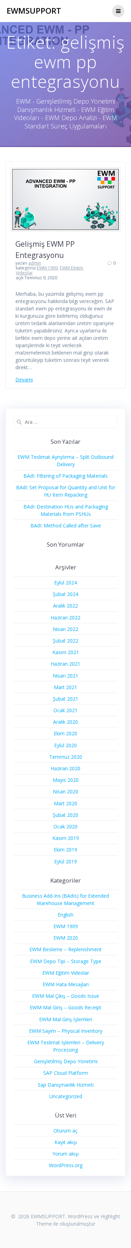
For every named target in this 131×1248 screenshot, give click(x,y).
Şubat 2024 (65, 594)
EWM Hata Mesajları (66, 984)
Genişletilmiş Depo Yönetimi (65, 1061)
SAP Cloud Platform (65, 1073)
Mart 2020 (65, 803)
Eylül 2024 (65, 582)
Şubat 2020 (65, 815)
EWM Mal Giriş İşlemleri (65, 1019)
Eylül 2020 (65, 745)
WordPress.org (65, 1165)
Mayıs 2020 (66, 780)
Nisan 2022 (65, 629)
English (65, 914)
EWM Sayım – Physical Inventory (65, 1031)
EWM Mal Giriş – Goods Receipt (65, 1007)
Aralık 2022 (65, 605)
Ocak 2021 (65, 710)
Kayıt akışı (65, 1142)
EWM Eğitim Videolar (65, 972)
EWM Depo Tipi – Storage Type (65, 961)
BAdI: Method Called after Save (65, 525)
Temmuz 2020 (65, 756)
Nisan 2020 (65, 791)
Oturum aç (65, 1130)
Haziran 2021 (65, 663)
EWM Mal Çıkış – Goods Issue (65, 996)
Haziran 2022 (65, 617)
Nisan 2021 (65, 675)
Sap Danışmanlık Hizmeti (66, 1084)
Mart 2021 (65, 687)
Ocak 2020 (65, 826)
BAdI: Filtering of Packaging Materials (65, 475)
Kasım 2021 (65, 652)
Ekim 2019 (65, 849)
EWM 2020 (65, 937)
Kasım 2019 (65, 838)
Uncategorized (65, 1096)
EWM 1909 (47, 268)
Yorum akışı (65, 1153)
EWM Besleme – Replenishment (65, 949)
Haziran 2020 (65, 768)
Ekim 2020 (65, 733)
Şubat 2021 (65, 698)
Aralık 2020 (65, 721)
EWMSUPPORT (34, 11)
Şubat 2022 (65, 640)
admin (34, 263)
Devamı (24, 379)
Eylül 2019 (65, 861)
